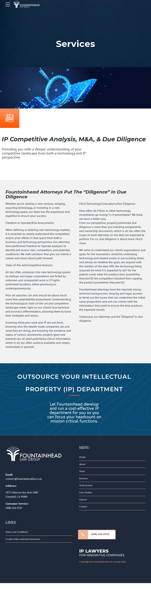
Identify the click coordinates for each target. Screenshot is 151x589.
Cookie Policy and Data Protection (23, 539)
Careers (83, 499)
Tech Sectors (85, 485)
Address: (11, 485)
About (82, 464)
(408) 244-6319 (14, 508)
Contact (83, 506)
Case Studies (85, 492)
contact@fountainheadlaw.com (24, 478)
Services (83, 478)
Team (82, 471)
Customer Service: (17, 503)
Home (82, 457)
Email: (9, 474)
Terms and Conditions (17, 531)
